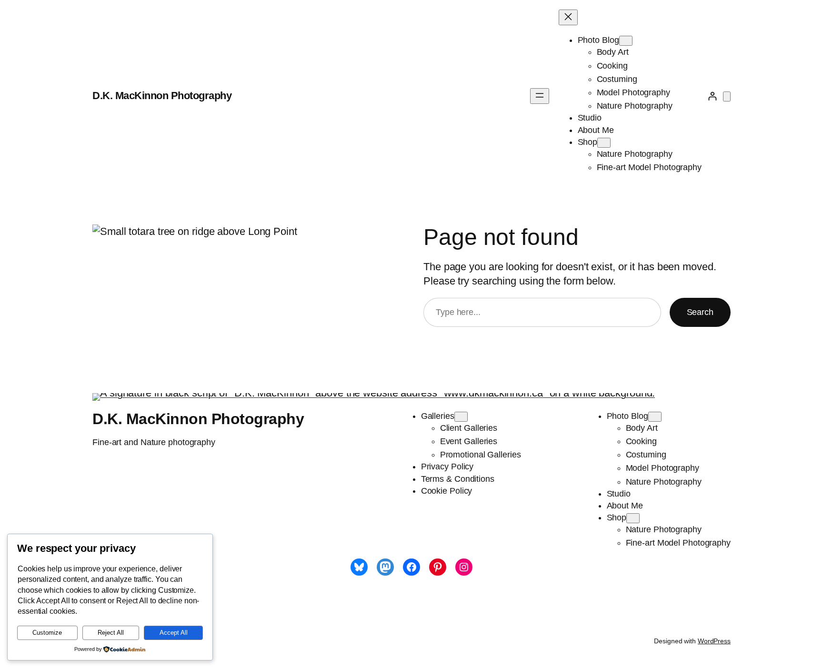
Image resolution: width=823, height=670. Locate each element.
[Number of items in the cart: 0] (727, 96)
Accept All (174, 632)
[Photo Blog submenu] (625, 41)
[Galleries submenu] (461, 417)
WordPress (714, 641)
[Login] (712, 96)
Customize (47, 632)
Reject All (111, 632)
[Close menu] (568, 17)
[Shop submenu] (604, 143)
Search (700, 312)
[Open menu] (539, 96)
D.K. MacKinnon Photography (161, 96)
